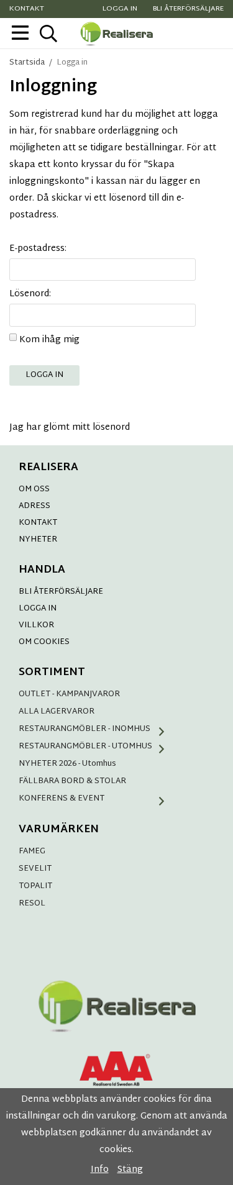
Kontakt (26, 9)
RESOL (32, 903)
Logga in (120, 9)
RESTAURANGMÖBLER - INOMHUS (84, 729)
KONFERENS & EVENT (61, 798)
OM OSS (34, 489)
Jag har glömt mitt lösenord (69, 427)
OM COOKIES (44, 642)
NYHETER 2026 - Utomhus (67, 763)
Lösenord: (30, 294)
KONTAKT (38, 522)
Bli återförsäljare (188, 9)
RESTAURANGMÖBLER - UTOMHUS (85, 746)
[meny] (20, 32)
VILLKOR (36, 625)
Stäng (130, 1169)
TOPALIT (35, 886)
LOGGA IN (38, 608)
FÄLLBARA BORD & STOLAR (72, 781)
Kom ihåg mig (49, 340)
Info (100, 1169)
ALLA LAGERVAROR (56, 711)
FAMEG (32, 851)
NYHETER (38, 539)
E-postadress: (37, 248)
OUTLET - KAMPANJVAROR (69, 694)
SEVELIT (35, 868)
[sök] (48, 33)
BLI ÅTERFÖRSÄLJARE (61, 591)
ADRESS (34, 506)
